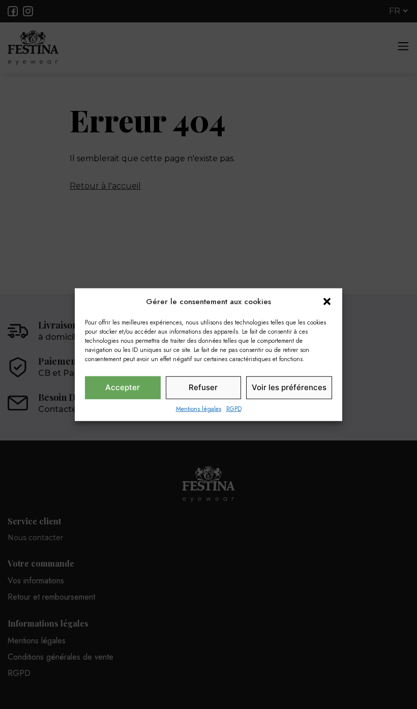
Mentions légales (198, 408)
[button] (327, 302)
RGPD (234, 408)
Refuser (203, 387)
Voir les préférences (289, 387)
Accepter (122, 387)
